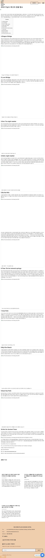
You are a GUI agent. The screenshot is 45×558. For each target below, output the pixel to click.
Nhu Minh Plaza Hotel (28, 440)
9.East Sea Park (5, 31)
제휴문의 (5, 536)
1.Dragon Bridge (5, 21)
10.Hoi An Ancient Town (6, 33)
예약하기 (34, 2)
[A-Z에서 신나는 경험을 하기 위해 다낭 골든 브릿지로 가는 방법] (11, 498)
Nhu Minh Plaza (7, 16)
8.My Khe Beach (5, 30)
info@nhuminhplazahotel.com (13, 531)
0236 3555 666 (9, 533)
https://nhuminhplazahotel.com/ (10, 451)
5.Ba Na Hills (4, 26)
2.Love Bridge (4, 22)
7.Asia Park (4, 29)
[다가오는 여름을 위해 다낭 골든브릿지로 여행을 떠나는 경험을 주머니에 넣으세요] (33, 467)
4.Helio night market (5, 25)
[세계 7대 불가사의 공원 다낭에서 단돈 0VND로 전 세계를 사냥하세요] (11, 467)
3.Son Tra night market (6, 24)
